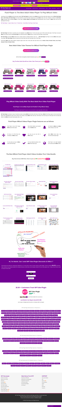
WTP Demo (2, 380)
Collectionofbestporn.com (6, 338)
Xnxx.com (23, 328)
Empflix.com (13, 338)
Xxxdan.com (49, 365)
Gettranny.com (27, 363)
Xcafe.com (9, 328)
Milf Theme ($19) (42, 84)
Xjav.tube (39, 365)
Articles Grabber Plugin (4, 389)
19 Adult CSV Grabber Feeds (19, 164)
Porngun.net (36, 319)
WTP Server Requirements (5, 386)
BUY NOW (47, 61)
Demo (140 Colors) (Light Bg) (8, 75)
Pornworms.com (34, 353)
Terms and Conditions (45, 377)
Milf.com (47, 363)
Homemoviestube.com (38, 315)
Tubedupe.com (31, 326)
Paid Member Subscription (25, 380)
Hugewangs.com (49, 315)
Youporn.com (36, 330)
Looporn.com (32, 317)
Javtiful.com (10, 317)
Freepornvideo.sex (13, 315)
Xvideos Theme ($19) (7, 68)
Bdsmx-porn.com (15, 363)
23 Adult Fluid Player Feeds (30, 164)
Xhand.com (19, 328)
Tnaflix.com (15, 326)
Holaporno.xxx (31, 315)
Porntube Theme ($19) (54, 68)
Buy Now (58, 8)
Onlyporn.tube (15, 319)
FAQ (42, 379)
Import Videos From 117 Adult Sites (15, 23)
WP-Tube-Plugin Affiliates (25, 383)
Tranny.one (19, 326)
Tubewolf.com (37, 326)
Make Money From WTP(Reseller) (26, 379)
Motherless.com (53, 317)
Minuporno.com (47, 317)
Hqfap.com (44, 315)
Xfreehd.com (14, 328)
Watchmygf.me (52, 326)
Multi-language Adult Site (30, 218)
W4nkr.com (46, 326)
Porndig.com (20, 319)
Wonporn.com (57, 326)
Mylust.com (58, 317)
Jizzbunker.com (21, 317)
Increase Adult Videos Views (8, 205)
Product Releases (44, 382)
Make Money (54, 8)
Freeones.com (7, 315)
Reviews (50, 8)
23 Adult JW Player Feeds (42, 164)
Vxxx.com (23, 365)
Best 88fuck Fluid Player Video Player (30, 23)
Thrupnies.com (10, 326)
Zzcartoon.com (42, 330)
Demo (47, 8)
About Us (43, 380)
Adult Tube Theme (35, 8)
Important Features (42, 8)
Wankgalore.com (28, 365)
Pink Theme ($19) (54, 84)
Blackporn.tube (21, 363)
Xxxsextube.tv (51, 328)
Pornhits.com (47, 319)
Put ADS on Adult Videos (42, 194)
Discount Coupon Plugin (19, 181)
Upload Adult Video (42, 181)
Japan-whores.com (4, 317)
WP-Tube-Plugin (4, 23)
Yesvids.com (26, 330)
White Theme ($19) (30, 84)
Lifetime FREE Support (54, 218)
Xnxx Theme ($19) (42, 68)
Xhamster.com (34, 365)
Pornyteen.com (41, 353)
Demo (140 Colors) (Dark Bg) (8, 78)
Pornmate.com (58, 319)
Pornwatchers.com (28, 353)
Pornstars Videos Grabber (30, 181)
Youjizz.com (31, 330)
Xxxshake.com (57, 328)
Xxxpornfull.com (45, 328)
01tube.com (4, 363)
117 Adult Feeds (7, 164)
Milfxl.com (41, 317)
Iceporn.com (55, 315)
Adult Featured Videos (8, 194)
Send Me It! (31, 278)
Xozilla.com (34, 328)
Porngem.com (31, 319)
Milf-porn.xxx (37, 317)
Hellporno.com (26, 315)
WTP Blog (2, 382)
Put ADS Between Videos (30, 194)
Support (43, 383)
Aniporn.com (9, 363)
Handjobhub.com (19, 315)
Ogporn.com (9, 319)
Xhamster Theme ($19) (31, 68)
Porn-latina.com (57, 363)
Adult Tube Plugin (28, 8)
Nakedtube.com (4, 319)
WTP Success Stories (24, 382)
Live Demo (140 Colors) (19, 75)
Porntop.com (13, 365)
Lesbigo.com (43, 363)
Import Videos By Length (30, 205)
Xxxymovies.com (20, 330)
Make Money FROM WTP (25, 377)
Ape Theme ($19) (19, 84)
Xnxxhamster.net (29, 328)
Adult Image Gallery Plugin (53, 164)
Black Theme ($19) (8, 84)
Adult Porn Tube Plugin (4, 377)
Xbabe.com (4, 328)
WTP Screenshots (3, 383)
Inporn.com (32, 363)
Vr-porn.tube (18, 365)
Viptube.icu (41, 326)
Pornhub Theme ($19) (19, 68)
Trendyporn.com (25, 326)
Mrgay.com (51, 363)
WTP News (43, 386)
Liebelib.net (26, 317)
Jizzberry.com (15, 317)
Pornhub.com (52, 319)
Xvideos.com (39, 328)
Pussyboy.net (46, 353)
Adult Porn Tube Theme (4, 379)
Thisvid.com (4, 326)
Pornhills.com (42, 319)
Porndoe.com (26, 319)
